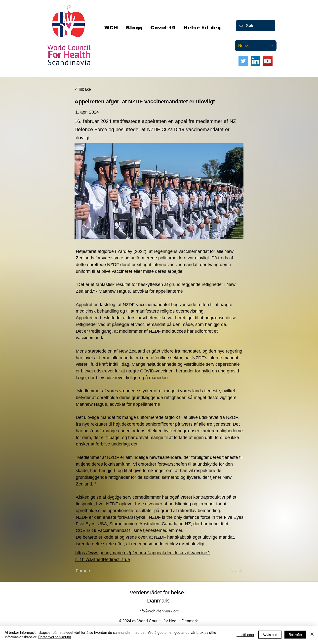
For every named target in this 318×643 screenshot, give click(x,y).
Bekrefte (295, 634)
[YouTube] (268, 61)
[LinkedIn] (255, 61)
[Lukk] (312, 634)
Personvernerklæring (54, 636)
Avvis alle (270, 634)
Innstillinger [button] (245, 634)
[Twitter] (243, 61)
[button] (163, 27)
